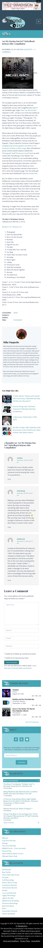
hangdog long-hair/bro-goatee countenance (17, 146)
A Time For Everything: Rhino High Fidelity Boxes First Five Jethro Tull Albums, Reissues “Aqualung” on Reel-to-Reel (20, 801)
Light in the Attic (8, 898)
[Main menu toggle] (38, 21)
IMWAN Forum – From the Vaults (14, 848)
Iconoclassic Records (9, 885)
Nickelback (18, 320)
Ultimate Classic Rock (9, 856)
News (16, 313)
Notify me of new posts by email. (17, 658)
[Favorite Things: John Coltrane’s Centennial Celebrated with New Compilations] (7, 410)
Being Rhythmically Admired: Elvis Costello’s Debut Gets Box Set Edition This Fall (20, 793)
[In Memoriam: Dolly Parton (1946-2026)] (7, 420)
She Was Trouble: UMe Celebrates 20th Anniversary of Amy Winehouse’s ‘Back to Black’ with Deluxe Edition (26, 430)
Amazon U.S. (6, 227)
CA (40, 696)
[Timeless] (6, 693)
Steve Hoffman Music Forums (12, 853)
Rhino (4, 908)
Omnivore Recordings (10, 903)
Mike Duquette (26, 49)
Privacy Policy (25, 941)
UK (36, 696)
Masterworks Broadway (10, 901)
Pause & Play (6, 851)
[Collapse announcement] (38, 1)
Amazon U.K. (17, 227)
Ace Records (6, 869)
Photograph (7, 153)
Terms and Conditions (11, 941)
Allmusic (5, 838)
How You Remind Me (28, 110)
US (33, 696)
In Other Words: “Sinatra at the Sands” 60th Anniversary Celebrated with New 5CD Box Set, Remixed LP (26, 398)
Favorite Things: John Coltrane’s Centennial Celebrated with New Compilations (24, 408)
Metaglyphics (22, 926)
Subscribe (21, 762)
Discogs (5, 843)
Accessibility (35, 941)
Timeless (16, 690)
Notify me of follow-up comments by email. (21, 654)
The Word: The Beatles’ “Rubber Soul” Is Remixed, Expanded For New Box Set (18, 785)
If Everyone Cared (22, 153)
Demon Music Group (9, 882)
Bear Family (6, 872)
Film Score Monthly (9, 846)
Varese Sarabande (8, 914)
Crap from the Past (9, 841)
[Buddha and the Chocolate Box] (6, 702)
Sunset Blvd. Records (9, 911)
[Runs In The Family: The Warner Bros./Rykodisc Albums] (6, 712)
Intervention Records (9, 888)
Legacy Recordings (8, 895)
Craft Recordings (8, 880)
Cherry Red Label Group (10, 875)
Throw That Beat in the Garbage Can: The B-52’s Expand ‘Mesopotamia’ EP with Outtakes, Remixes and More (21, 816)
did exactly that (31, 173)
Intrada (4, 890)
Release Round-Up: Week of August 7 (17, 808)
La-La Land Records (9, 893)
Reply (9, 479)
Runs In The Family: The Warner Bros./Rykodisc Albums (24, 710)
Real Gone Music (8, 906)
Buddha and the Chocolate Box (23, 699)
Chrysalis (5, 877)
